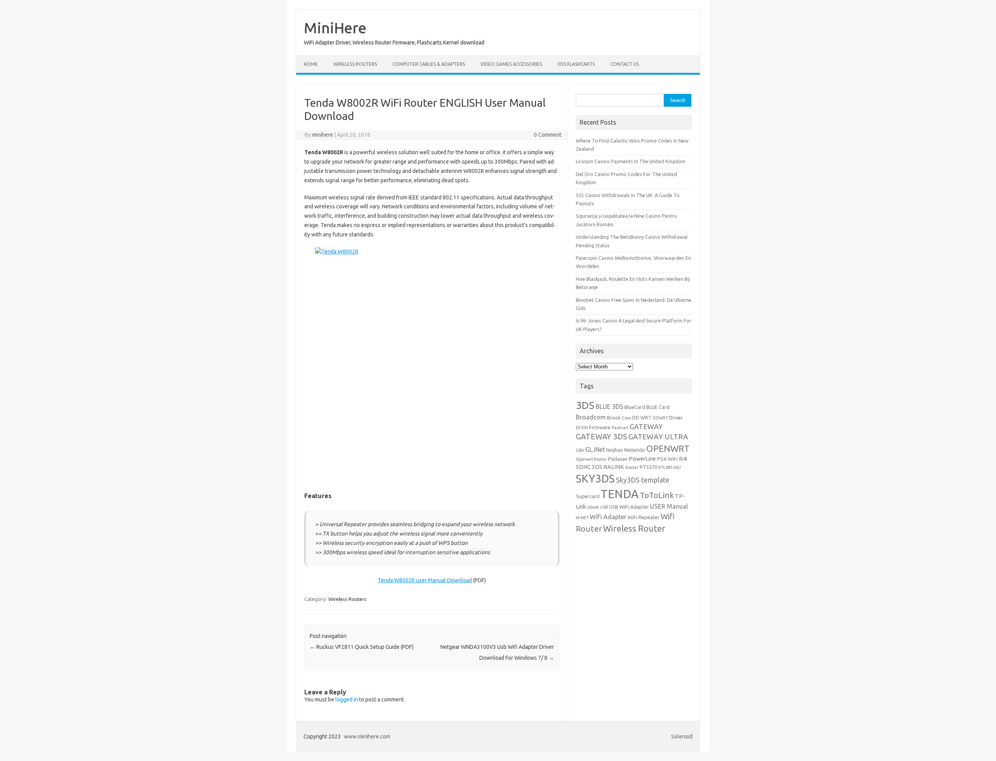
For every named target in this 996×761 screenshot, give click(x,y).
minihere (322, 135)
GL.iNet (595, 449)
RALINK (613, 466)
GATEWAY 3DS (601, 436)
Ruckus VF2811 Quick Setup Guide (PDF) (362, 647)
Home (311, 64)
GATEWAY (646, 426)
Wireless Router (634, 528)
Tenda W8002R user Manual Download (425, 580)
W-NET (582, 517)
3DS (585, 405)
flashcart (620, 427)
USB (604, 507)
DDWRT (660, 418)
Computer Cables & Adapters (429, 64)
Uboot (593, 507)
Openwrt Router (591, 459)
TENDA (619, 494)
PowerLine (642, 458)
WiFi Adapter (608, 516)
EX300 (582, 427)
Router (631, 467)
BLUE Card (658, 407)
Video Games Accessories (511, 64)
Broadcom (591, 417)
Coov (626, 418)
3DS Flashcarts (576, 64)
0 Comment (547, 135)
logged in (346, 699)
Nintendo (634, 450)
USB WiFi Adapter (629, 506)
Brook (614, 417)
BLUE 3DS (609, 406)
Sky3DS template (643, 480)
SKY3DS (595, 478)
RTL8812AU (669, 467)
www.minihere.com (367, 736)
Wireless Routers (355, 64)
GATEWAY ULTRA (658, 436)
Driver (676, 417)
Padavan (618, 459)
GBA (580, 450)
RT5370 (648, 467)
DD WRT (642, 417)
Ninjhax (614, 450)
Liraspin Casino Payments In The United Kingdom (631, 161)
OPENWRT (667, 448)
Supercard (588, 496)
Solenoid (682, 736)
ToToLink (657, 495)
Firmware (599, 427)
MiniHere (335, 27)
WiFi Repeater (643, 517)
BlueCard (634, 407)
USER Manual (669, 506)
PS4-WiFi (667, 459)
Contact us (624, 64)
